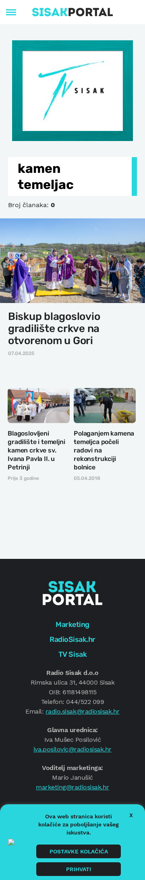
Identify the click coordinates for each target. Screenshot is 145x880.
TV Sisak (72, 654)
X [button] (131, 815)
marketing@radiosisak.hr (72, 787)
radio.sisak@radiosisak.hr (83, 711)
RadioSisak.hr (72, 639)
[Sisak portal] (72, 12)
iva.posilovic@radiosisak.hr (72, 749)
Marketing (72, 624)
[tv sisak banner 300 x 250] (72, 89)
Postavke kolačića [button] (79, 851)
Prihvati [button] (78, 869)
